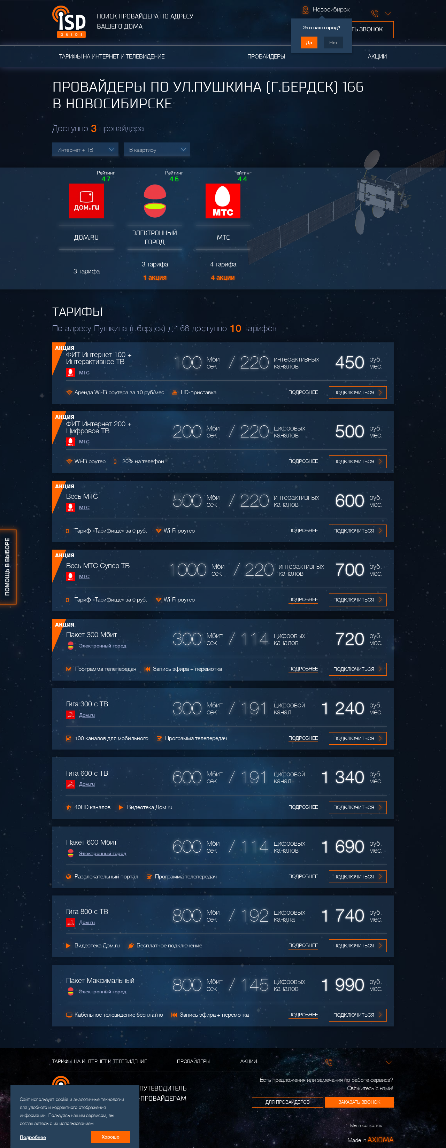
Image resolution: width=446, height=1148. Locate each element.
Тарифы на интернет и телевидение (111, 57)
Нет (333, 42)
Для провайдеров (288, 1102)
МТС (84, 372)
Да (309, 42)
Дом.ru (87, 715)
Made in (371, 1139)
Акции (377, 57)
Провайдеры (266, 57)
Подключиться (353, 392)
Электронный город (102, 645)
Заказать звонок (356, 29)
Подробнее (303, 392)
